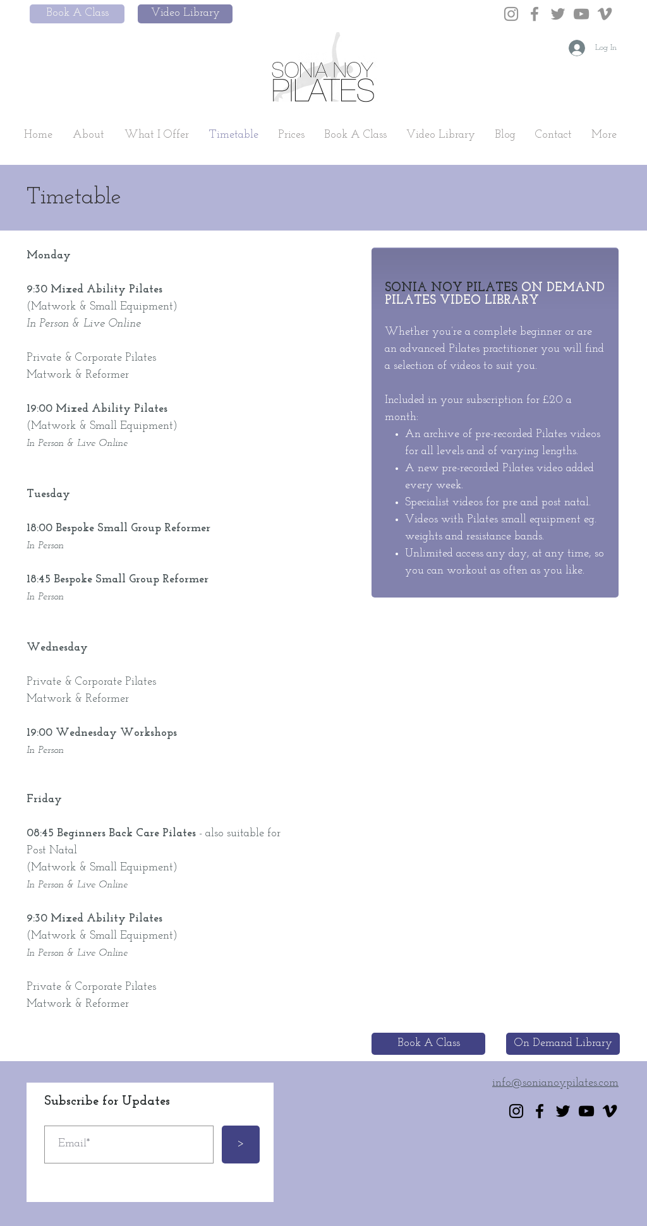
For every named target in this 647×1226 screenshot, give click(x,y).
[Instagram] (511, 13)
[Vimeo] (604, 13)
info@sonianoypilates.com (555, 1083)
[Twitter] (557, 13)
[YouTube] (581, 13)
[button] (88, 135)
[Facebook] (534, 13)
